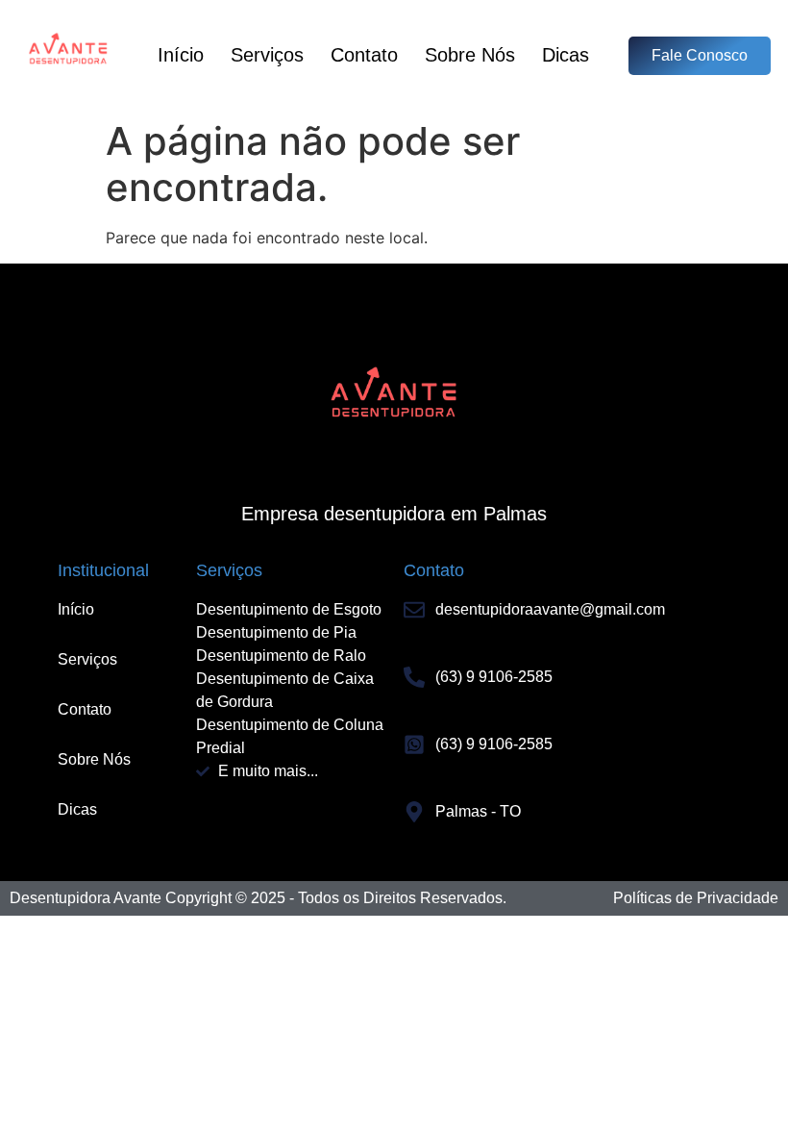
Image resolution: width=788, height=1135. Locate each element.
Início (181, 54)
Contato (364, 54)
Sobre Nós (470, 54)
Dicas (565, 54)
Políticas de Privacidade (695, 898)
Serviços (267, 54)
